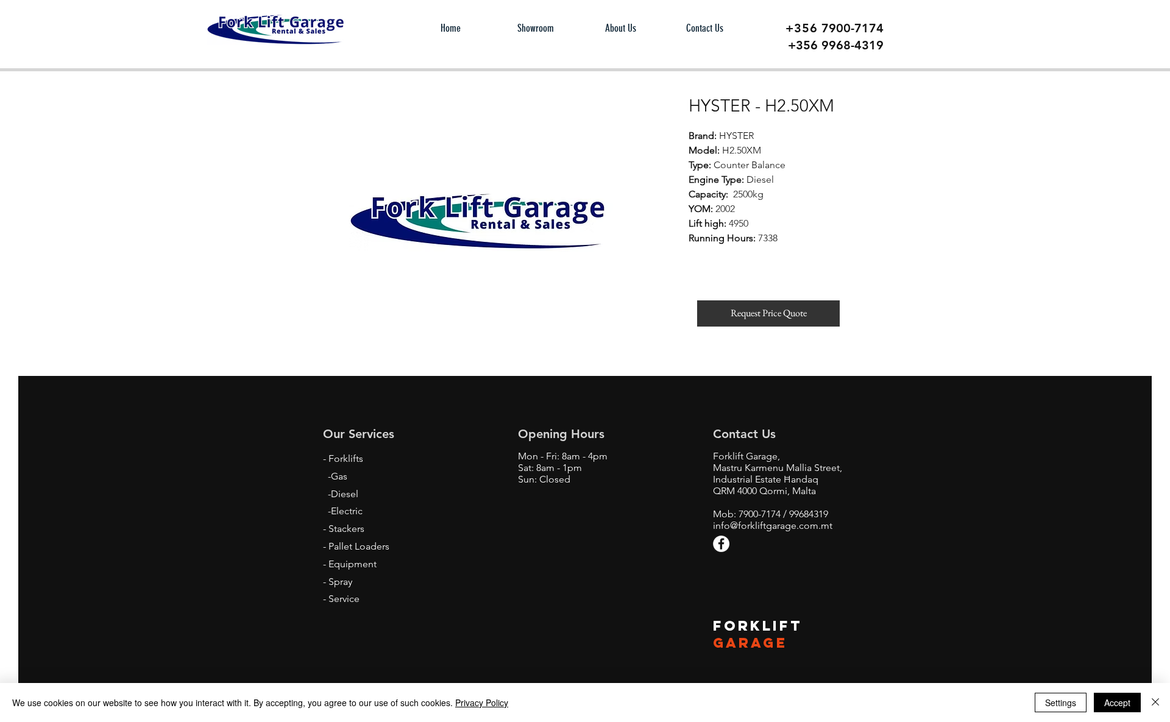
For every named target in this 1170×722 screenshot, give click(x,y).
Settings (1060, 702)
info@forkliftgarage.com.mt (772, 525)
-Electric (345, 511)
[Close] (1155, 702)
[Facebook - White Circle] (721, 544)
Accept (1117, 702)
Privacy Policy (481, 702)
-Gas (337, 476)
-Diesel (343, 494)
